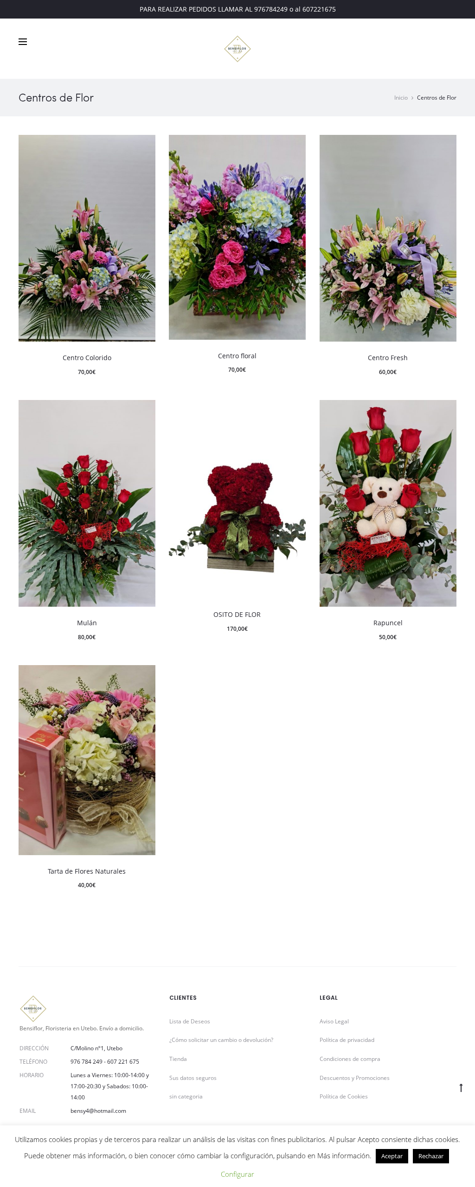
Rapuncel (388, 622)
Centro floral (237, 355)
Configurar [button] (237, 1174)
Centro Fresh (388, 357)
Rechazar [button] (430, 1156)
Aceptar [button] (392, 1156)
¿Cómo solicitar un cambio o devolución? (221, 1040)
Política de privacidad (347, 1040)
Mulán (87, 622)
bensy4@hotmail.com (98, 1111)
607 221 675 (123, 1062)
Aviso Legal (334, 1021)
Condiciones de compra (350, 1059)
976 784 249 (87, 1062)
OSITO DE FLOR (237, 614)
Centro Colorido (87, 357)
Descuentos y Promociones (355, 1078)
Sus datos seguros (193, 1078)
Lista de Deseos (189, 1021)
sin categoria (186, 1096)
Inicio (401, 98)
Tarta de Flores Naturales (87, 871)
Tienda (178, 1059)
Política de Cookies (344, 1096)
